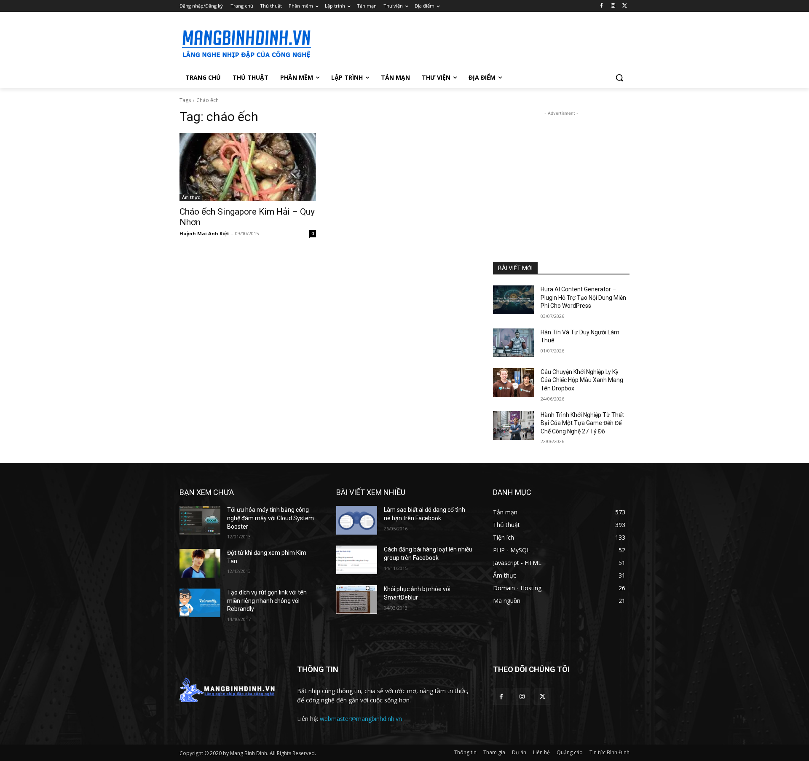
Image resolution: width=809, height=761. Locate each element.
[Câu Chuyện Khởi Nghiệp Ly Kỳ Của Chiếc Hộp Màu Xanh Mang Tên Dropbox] (513, 382)
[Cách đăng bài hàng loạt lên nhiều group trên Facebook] (356, 560)
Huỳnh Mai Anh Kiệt (204, 233)
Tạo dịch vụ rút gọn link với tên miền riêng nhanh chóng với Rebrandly (267, 600)
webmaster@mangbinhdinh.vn (361, 719)
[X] (625, 6)
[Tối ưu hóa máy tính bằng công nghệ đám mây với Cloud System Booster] (199, 520)
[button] (619, 77)
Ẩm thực (191, 197)
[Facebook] (601, 6)
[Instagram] (613, 6)
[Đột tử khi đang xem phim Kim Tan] (199, 563)
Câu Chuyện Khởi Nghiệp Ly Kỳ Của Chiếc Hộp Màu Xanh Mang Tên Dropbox (582, 380)
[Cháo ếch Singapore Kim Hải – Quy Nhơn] (247, 167)
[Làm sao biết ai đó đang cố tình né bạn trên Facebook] (356, 520)
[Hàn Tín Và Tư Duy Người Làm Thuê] (513, 342)
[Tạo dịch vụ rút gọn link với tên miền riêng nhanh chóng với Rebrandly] (199, 603)
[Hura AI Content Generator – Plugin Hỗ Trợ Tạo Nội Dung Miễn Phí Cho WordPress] (513, 299)
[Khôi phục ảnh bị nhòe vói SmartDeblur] (356, 599)
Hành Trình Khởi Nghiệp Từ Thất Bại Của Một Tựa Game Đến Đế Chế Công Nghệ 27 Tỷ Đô (582, 423)
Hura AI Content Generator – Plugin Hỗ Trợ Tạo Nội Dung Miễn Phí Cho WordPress (583, 297)
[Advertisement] (467, 43)
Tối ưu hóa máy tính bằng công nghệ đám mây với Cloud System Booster (270, 518)
